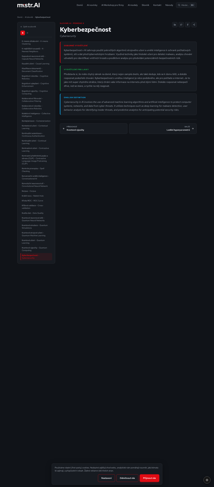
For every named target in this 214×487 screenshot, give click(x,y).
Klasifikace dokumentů (32, 69)
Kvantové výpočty (34, 249)
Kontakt (157, 5)
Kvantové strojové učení (33, 234)
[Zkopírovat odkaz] (194, 24)
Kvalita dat (32, 213)
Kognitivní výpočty (35, 92)
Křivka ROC (32, 200)
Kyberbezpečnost (30, 256)
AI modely (133, 5)
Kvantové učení (33, 241)
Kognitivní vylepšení (35, 84)
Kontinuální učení (34, 142)
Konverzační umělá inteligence (35, 177)
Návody (169, 5)
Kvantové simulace (35, 226)
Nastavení (106, 478)
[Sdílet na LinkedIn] (174, 24)
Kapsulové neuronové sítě (33, 57)
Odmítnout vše (127, 478)
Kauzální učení (35, 63)
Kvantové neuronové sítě (33, 219)
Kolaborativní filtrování (32, 99)
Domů (80, 5)
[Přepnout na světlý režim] (207, 480)
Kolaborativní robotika (32, 107)
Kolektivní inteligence (36, 114)
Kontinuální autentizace (33, 134)
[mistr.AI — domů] (28, 5)
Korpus (29, 191)
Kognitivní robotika (35, 77)
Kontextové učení (35, 127)
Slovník (145, 5)
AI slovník (29, 17)
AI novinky (92, 5)
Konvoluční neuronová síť (35, 184)
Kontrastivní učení (35, 149)
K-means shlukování (35, 42)
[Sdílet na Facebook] (187, 24)
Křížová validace (33, 206)
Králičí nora (33, 196)
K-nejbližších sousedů (33, 49)
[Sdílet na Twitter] (181, 24)
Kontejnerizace (36, 121)
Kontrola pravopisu (33, 169)
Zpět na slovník (29, 26)
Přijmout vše (149, 478)
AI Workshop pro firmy (112, 5)
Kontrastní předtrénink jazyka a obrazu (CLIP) (35, 160)
